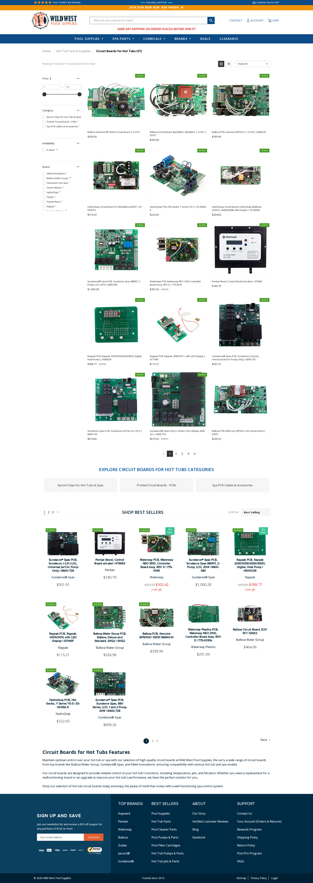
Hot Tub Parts (161, 821)
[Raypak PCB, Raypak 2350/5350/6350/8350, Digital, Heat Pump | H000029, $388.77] (250, 543)
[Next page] (194, 454)
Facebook (198, 837)
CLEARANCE (229, 39)
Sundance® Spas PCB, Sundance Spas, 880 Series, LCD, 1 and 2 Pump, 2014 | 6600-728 (110, 705)
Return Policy (246, 845)
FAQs (240, 861)
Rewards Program (249, 829)
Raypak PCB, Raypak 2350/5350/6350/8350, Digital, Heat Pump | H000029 (250, 565)
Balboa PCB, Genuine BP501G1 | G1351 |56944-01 (156, 635)
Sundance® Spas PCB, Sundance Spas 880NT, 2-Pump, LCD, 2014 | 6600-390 (203, 565)
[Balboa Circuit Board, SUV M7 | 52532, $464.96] (250, 613)
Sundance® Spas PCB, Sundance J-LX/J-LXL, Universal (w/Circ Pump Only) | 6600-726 (63, 565)
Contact (236, 20)
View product (240, 423)
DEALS (205, 39)
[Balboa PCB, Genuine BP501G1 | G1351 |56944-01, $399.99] (156, 617)
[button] (221, 64)
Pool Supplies (87, 39)
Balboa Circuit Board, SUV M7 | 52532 (250, 631)
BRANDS (181, 39)
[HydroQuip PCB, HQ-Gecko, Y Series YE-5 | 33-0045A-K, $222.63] (63, 683)
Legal (274, 878)
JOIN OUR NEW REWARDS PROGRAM (157, 7)
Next (57, 512)
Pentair (123, 821)
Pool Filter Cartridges (165, 845)
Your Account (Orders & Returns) (259, 821)
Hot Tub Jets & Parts (165, 861)
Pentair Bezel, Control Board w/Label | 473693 (109, 561)
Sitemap (241, 878)
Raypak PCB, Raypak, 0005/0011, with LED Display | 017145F (63, 637)
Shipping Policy (247, 837)
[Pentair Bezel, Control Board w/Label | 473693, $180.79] (109, 543)
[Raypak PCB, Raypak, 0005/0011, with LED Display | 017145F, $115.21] (63, 617)
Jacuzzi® (124, 853)
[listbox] (256, 512)
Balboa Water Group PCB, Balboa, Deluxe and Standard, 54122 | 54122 (109, 637)
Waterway (125, 829)
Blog (195, 829)
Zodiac (122, 845)
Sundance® (126, 861)
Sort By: (234, 512)
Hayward (124, 813)
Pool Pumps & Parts (164, 837)
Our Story (199, 813)
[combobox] (152, 20)
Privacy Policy (259, 878)
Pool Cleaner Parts (164, 829)
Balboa (123, 837)
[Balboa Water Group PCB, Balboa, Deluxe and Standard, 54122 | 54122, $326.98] (109, 617)
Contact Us (244, 813)
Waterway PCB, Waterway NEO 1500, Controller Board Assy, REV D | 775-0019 (156, 565)
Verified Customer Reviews (210, 821)
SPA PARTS (121, 39)
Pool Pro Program (249, 853)
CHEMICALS (152, 39)
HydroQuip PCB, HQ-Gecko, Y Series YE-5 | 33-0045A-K (63, 704)
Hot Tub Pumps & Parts (167, 853)
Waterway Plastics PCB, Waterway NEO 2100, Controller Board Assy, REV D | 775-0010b (203, 635)
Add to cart (116, 124)
